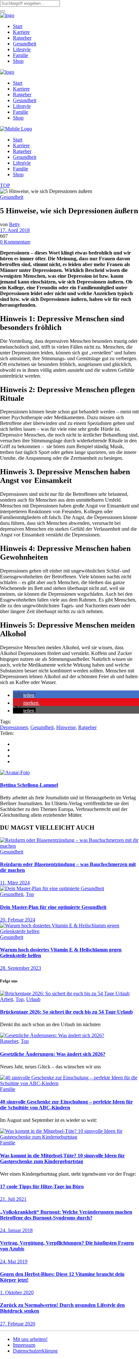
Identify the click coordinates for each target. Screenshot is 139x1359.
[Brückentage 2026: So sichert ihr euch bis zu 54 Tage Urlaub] (65, 993)
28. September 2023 (20, 968)
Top (30, 894)
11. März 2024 (15, 882)
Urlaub (33, 999)
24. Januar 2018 (16, 1230)
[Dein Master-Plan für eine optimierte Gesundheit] (52, 888)
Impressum (24, 1345)
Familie (7, 1089)
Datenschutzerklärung (35, 1351)
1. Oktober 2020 (17, 1292)
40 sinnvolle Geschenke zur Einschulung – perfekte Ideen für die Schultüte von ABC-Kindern (66, 1104)
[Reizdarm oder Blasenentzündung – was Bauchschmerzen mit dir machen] (69, 846)
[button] (24, 695)
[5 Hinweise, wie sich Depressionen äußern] (15, 772)
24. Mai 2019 (13, 1261)
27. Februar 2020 (17, 1323)
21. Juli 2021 (13, 1199)
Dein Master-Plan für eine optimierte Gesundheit (53, 907)
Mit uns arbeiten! (30, 1339)
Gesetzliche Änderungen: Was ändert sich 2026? (52, 1054)
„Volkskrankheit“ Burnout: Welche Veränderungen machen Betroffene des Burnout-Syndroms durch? (66, 1214)
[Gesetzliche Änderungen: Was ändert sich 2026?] (52, 1035)
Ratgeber (87, 727)
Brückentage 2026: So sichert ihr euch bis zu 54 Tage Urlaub (66, 1012)
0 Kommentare (15, 242)
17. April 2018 (15, 230)
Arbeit (6, 999)
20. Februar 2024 (17, 919)
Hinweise (66, 727)
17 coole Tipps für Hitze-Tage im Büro (42, 1186)
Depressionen (14, 727)
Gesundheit (11, 197)
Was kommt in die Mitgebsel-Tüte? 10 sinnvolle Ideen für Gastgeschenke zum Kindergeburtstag (62, 1158)
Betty (14, 224)
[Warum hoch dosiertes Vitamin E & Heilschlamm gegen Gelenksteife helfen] (69, 931)
